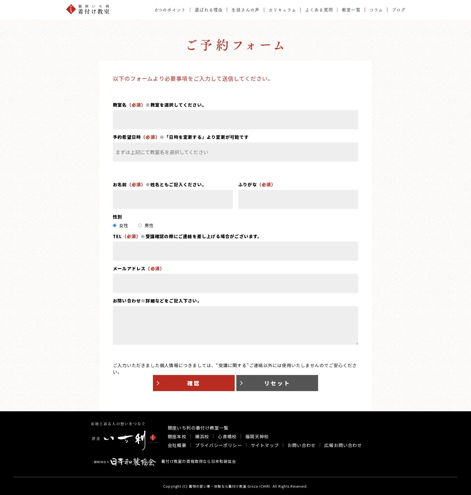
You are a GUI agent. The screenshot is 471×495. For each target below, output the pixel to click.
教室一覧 (351, 10)
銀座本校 (177, 436)
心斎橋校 (227, 436)
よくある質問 (319, 10)
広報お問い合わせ (343, 445)
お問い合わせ (302, 445)
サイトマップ (265, 445)
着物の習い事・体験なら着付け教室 (217, 486)
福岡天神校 (257, 436)
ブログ (399, 10)
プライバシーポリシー (218, 445)
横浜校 (202, 436)
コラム (376, 10)
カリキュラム (282, 10)
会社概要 (177, 445)
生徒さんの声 (245, 10)
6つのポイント (170, 10)
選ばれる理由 (209, 10)
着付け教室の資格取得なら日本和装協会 (198, 461)
